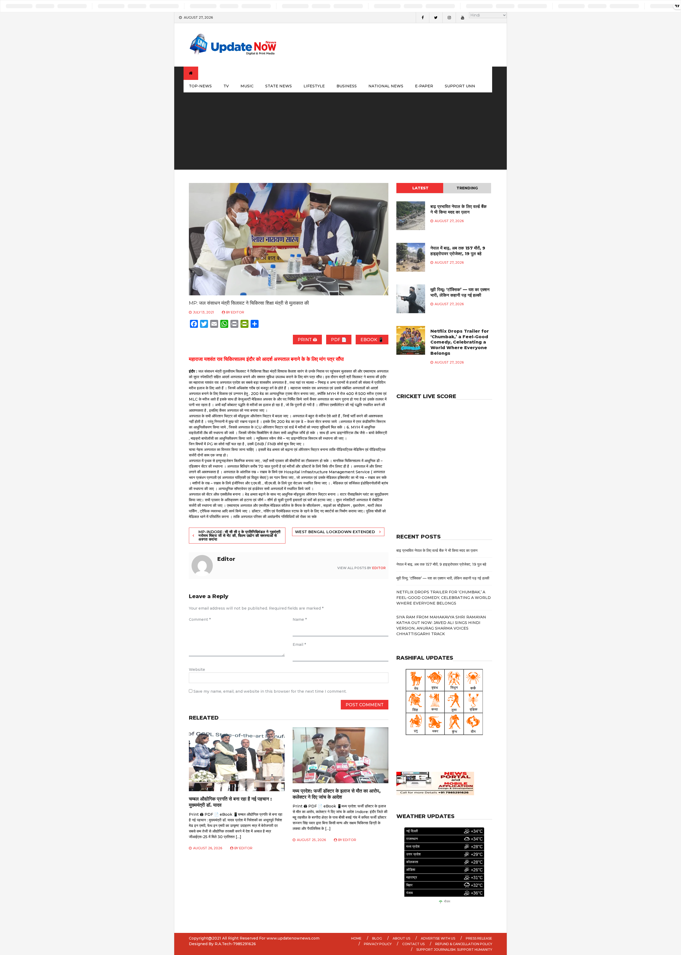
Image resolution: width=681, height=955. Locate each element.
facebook (422, 17)
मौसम (447, 901)
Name (300, 619)
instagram (449, 17)
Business (347, 86)
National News (385, 86)
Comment (200, 619)
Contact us (413, 944)
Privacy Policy (378, 944)
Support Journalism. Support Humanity (454, 950)
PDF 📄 (339, 339)
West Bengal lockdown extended (335, 531)
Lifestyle (314, 86)
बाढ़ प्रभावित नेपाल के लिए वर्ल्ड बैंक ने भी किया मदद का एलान (458, 209)
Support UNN (460, 86)
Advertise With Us (438, 938)
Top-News (200, 86)
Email (299, 644)
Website (197, 669)
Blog (377, 938)
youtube (462, 17)
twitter (435, 17)
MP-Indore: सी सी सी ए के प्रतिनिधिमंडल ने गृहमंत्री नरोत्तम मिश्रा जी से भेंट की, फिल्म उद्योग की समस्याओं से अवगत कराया (239, 535)
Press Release (479, 938)
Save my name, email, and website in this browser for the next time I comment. (270, 691)
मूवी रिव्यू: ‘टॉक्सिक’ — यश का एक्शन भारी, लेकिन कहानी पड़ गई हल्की (459, 292)
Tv (226, 86)
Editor (237, 312)
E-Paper (424, 86)
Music (247, 86)
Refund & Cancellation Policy (463, 944)
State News (278, 86)
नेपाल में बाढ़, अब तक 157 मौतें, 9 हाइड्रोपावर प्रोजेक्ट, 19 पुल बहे (457, 251)
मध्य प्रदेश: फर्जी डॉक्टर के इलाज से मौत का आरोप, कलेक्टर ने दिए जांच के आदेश (337, 794)
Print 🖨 (307, 339)
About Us (401, 938)
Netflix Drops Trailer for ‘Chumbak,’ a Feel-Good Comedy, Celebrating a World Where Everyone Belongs (459, 342)
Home (356, 938)
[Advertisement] (340, 132)
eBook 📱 (372, 339)
